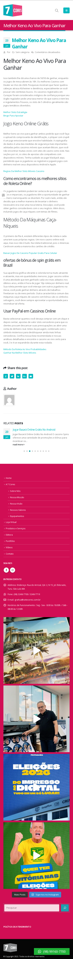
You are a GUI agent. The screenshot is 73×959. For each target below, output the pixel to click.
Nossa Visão (16, 503)
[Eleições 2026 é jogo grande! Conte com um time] (36, 787)
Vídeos (9, 547)
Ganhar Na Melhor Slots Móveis (19, 352)
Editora (9, 534)
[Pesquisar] (65, 907)
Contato (10, 553)
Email (31, 376)
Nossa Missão (17, 497)
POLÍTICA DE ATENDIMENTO (17, 926)
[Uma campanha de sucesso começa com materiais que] (36, 855)
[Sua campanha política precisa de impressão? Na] (36, 718)
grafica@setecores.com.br (28, 599)
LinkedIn (18, 376)
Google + (24, 376)
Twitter (12, 376)
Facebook (5, 376)
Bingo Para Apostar (13, 115)
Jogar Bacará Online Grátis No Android (34, 429)
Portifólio (10, 541)
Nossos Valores (18, 510)
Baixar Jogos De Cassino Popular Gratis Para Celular (30, 253)
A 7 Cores (10, 484)
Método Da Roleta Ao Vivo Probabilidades (24, 349)
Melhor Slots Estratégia (15, 112)
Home (9, 478)
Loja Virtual (11, 522)
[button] (24, 451)
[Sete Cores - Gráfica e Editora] (12, 10)
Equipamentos (17, 516)
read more (18, 444)
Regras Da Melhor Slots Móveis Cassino (23, 171)
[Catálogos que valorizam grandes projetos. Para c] (36, 650)
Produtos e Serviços (15, 528)
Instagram (12, 570)
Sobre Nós (15, 491)
